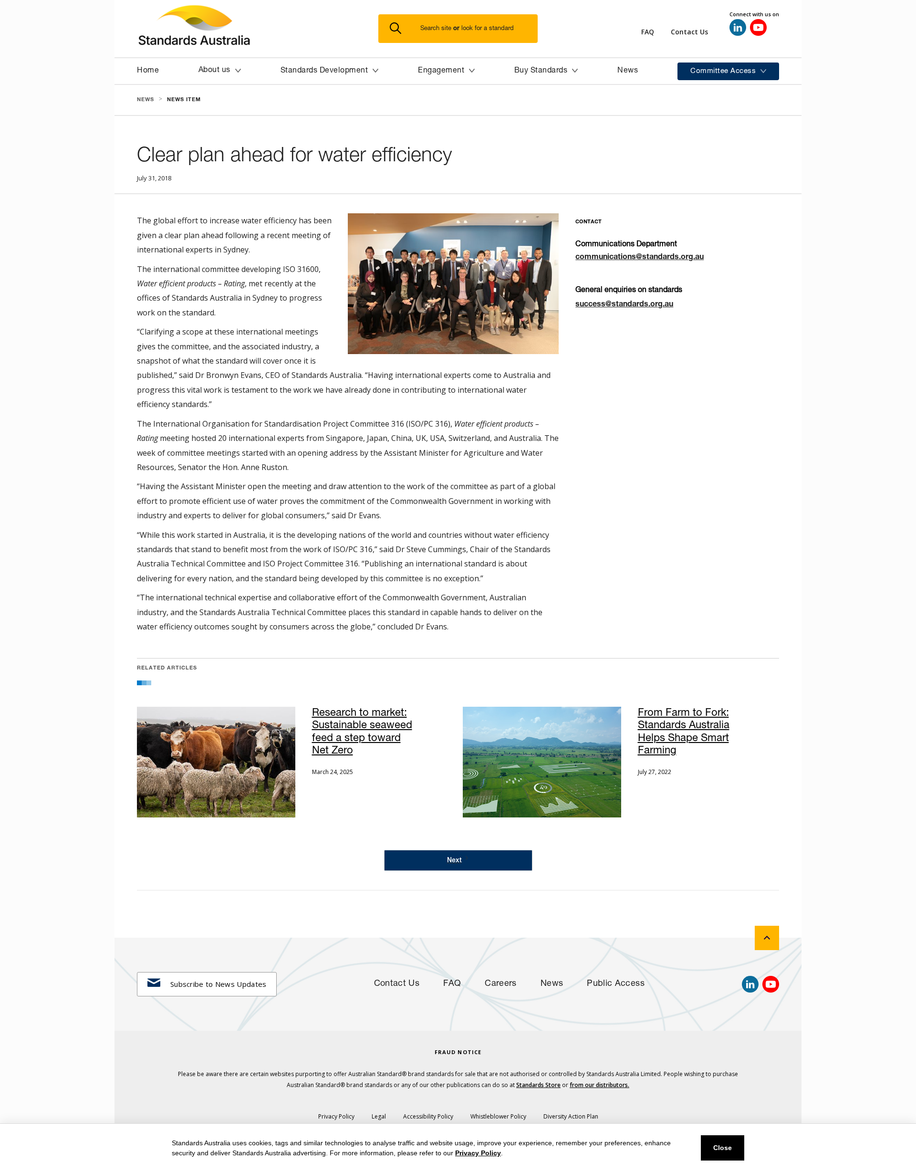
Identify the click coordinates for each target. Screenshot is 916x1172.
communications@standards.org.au (639, 258)
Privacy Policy (478, 1153)
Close (722, 1147)
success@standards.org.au (624, 305)
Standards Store (538, 1085)
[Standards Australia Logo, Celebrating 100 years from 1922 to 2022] (257, 28)
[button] (464, 29)
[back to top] (767, 938)
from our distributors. (599, 1085)
